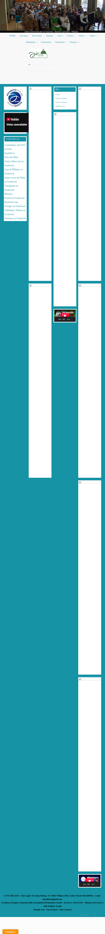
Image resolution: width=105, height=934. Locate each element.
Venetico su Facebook (15, 218)
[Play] (57, 319)
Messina (8, 193)
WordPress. (99, 914)
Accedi (57, 94)
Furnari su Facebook (14, 198)
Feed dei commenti (61, 102)
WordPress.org (60, 106)
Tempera (91, 914)
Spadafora (9, 153)
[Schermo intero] (74, 319)
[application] (65, 316)
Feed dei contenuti (60, 98)
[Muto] (71, 319)
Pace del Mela (11, 157)
